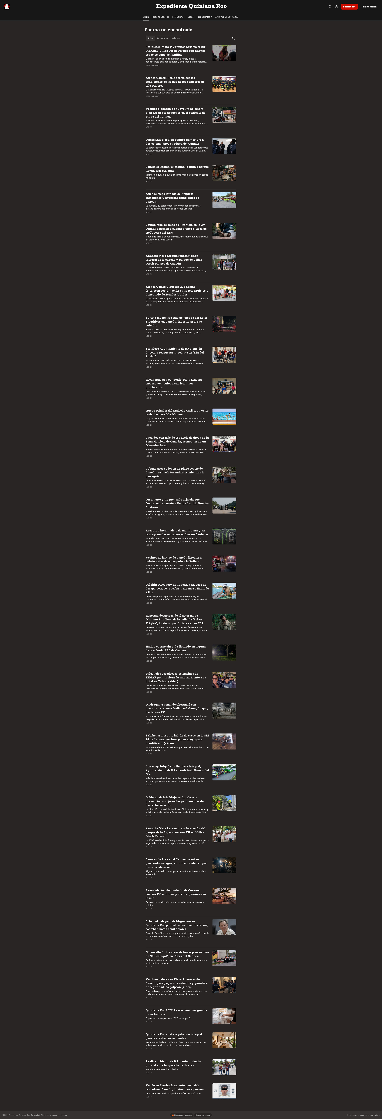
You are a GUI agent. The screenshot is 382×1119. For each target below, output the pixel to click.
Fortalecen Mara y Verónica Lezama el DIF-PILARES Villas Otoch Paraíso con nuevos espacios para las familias (176, 50)
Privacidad (35, 1115)
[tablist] (163, 38)
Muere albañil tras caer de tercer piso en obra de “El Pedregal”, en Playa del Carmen (177, 954)
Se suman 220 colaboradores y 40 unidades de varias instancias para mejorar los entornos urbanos (173, 207)
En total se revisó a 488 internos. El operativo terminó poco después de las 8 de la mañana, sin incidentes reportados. (176, 718)
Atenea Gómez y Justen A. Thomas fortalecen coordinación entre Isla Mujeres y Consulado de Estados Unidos (177, 290)
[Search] (330, 7)
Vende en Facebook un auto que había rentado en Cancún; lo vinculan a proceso (175, 1087)
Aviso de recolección (58, 1115)
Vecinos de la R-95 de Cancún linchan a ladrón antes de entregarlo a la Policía (174, 559)
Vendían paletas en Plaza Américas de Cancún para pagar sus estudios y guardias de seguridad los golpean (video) (176, 983)
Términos (45, 1115)
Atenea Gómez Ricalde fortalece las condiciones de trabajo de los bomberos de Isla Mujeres (175, 81)
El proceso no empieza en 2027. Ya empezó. (168, 1018)
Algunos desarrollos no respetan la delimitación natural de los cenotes (176, 873)
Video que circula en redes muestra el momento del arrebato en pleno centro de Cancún (177, 238)
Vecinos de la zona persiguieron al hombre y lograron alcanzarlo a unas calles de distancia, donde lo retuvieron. (175, 567)
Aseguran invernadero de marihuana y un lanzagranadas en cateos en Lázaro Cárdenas (177, 532)
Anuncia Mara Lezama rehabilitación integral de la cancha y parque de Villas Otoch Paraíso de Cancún (174, 259)
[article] (191, 58)
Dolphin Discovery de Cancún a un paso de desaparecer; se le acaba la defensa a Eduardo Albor (177, 588)
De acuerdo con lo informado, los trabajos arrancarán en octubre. (175, 904)
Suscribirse (349, 6)
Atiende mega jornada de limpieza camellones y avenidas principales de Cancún (172, 197)
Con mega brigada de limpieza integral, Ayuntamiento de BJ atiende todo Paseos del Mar (177, 770)
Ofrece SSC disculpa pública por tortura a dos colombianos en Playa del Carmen (175, 141)
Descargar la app (202, 1115)
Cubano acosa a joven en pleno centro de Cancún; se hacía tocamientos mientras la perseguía (175, 472)
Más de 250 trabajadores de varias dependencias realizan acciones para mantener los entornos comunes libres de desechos (175, 780)
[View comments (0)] (167, 69)
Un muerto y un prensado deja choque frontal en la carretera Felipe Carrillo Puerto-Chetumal (177, 503)
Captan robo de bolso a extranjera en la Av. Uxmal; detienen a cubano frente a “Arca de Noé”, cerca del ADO (176, 228)
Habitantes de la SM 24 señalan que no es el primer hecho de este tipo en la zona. (177, 749)
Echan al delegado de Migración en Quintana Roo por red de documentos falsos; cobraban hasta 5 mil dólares (177, 925)
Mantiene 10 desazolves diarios (162, 1069)
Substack (351, 1115)
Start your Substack (183, 1115)
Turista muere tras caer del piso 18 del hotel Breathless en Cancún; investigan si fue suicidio (176, 321)
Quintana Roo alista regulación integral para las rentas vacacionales (174, 1036)
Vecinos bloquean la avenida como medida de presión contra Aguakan (177, 176)
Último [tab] (150, 38)
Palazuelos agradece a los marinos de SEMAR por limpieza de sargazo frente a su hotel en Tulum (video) (176, 677)
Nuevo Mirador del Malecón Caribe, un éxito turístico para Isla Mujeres (177, 412)
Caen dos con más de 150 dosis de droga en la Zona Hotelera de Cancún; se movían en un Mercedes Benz (177, 441)
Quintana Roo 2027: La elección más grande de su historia (176, 1012)
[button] (146, 16)
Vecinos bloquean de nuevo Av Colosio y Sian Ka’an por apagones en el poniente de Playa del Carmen (175, 112)
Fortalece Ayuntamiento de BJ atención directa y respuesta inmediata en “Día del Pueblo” (175, 352)
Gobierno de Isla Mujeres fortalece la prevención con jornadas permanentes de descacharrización (175, 801)
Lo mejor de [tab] (162, 38)
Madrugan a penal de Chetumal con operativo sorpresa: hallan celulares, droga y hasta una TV (177, 708)
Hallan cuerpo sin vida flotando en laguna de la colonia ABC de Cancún (176, 648)
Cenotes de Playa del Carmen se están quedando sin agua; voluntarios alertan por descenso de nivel (176, 863)
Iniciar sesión (369, 6)
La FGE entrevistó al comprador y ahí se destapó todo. (173, 1093)
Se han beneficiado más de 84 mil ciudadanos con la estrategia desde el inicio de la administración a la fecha (174, 362)
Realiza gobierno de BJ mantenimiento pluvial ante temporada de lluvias (173, 1063)
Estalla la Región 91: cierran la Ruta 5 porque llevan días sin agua (177, 168)
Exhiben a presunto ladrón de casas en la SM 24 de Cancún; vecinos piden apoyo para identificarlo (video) (177, 739)
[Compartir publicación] (337, 7)
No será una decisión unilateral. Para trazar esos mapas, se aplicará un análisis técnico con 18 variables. (176, 1044)
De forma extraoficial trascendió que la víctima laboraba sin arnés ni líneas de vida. (176, 962)
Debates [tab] (175, 38)
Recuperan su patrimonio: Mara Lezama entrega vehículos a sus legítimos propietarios (174, 383)
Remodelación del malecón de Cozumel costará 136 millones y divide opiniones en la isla (176, 894)
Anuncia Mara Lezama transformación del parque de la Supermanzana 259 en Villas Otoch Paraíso (175, 832)
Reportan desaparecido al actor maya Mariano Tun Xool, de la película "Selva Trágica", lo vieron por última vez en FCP (175, 619)
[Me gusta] (148, 69)
